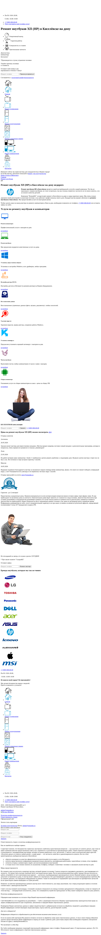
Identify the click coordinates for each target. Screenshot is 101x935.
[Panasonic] (10, 604)
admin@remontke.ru (7, 810)
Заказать (23, 428)
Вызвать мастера (25, 566)
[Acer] (10, 619)
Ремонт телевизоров (11, 109)
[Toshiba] (10, 596)
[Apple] (10, 659)
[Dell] (10, 612)
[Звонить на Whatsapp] (6, 12)
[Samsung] (10, 580)
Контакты (8, 168)
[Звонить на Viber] (10, 12)
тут (50, 432)
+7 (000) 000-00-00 (11, 22)
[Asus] (10, 627)
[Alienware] (10, 651)
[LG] (10, 588)
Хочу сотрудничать (26, 837)
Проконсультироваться (27, 74)
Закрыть (3, 839)
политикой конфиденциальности (23, 77)
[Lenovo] (10, 643)
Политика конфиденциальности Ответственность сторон (11, 816)
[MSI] (10, 666)
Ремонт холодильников (12, 124)
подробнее (4, 231)
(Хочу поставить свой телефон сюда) (17, 24)
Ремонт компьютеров (12, 153)
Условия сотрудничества (9, 826)
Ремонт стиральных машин (14, 139)
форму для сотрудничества (37, 173)
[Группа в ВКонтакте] (2, 12)
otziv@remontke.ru (27, 475)
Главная (7, 94)
